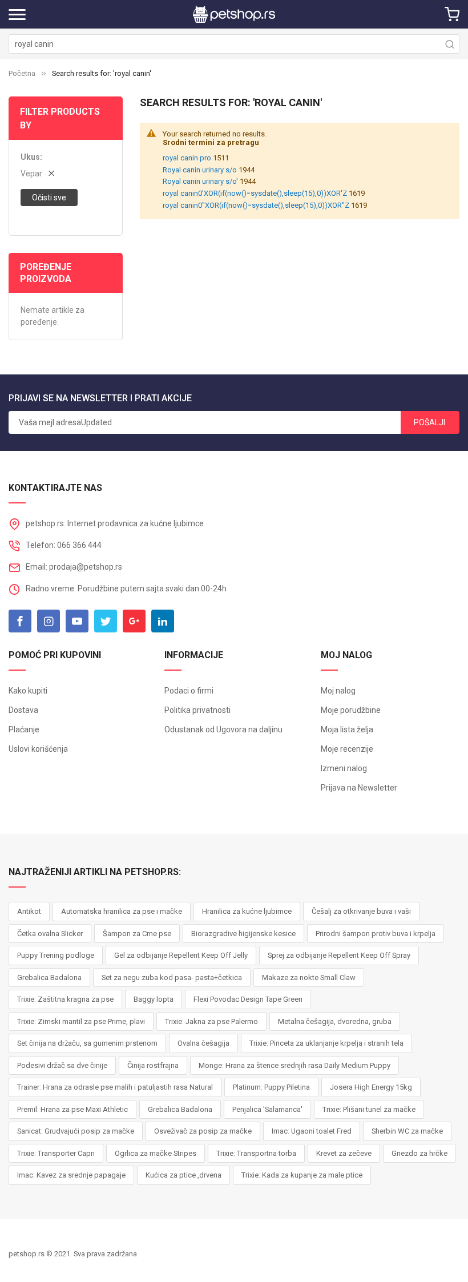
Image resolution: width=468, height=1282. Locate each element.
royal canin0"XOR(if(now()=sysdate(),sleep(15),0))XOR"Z (256, 205)
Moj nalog (338, 690)
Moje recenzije (347, 748)
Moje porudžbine (351, 710)
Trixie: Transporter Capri (56, 1153)
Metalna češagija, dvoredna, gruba (335, 1021)
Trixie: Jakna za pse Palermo (211, 1021)
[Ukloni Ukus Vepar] (51, 173)
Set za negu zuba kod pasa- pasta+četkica (172, 977)
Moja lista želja (347, 729)
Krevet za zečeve (344, 1153)
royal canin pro (187, 158)
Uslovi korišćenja (38, 748)
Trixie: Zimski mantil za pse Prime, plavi (81, 1021)
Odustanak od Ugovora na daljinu (223, 729)
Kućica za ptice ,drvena (183, 1175)
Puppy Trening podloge (55, 955)
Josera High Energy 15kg (371, 1087)
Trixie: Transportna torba (256, 1153)
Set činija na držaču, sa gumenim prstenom (87, 1043)
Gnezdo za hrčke (419, 1153)
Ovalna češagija (203, 1043)
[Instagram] (48, 621)
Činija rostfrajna (153, 1065)
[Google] (134, 621)
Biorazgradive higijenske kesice (243, 933)
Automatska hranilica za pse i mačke (121, 911)
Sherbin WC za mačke (407, 1131)
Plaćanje (24, 729)
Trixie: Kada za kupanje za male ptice (301, 1175)
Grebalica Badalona (49, 977)
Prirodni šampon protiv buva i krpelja (375, 933)
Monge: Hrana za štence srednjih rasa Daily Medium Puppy (294, 1065)
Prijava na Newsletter (359, 787)
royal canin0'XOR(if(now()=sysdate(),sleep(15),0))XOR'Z (255, 193)
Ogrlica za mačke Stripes (155, 1153)
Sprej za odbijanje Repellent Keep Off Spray (339, 955)
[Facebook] (20, 621)
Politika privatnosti (197, 710)
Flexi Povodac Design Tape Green (247, 999)
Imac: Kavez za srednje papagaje (71, 1175)
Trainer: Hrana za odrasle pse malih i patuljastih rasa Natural (115, 1087)
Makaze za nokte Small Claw (309, 977)
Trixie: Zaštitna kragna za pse (65, 999)
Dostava (23, 710)
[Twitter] (105, 621)
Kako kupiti (28, 690)
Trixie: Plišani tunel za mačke (368, 1109)
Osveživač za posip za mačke (203, 1131)
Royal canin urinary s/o (200, 170)
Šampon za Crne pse (137, 933)
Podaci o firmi (188, 690)
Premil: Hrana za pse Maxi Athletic (72, 1109)
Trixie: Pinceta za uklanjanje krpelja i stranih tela (326, 1043)
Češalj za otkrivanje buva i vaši (361, 911)
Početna (22, 73)
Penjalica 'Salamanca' (267, 1109)
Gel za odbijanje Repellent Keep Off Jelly (181, 955)
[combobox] (234, 44)
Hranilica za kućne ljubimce (247, 911)
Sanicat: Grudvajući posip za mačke (75, 1131)
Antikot (29, 911)
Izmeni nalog (344, 768)
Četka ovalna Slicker (50, 933)
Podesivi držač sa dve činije (62, 1065)
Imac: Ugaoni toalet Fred (312, 1131)
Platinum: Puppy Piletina (271, 1087)
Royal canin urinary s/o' (200, 181)
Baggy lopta (154, 999)
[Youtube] (77, 621)
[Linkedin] (162, 621)
